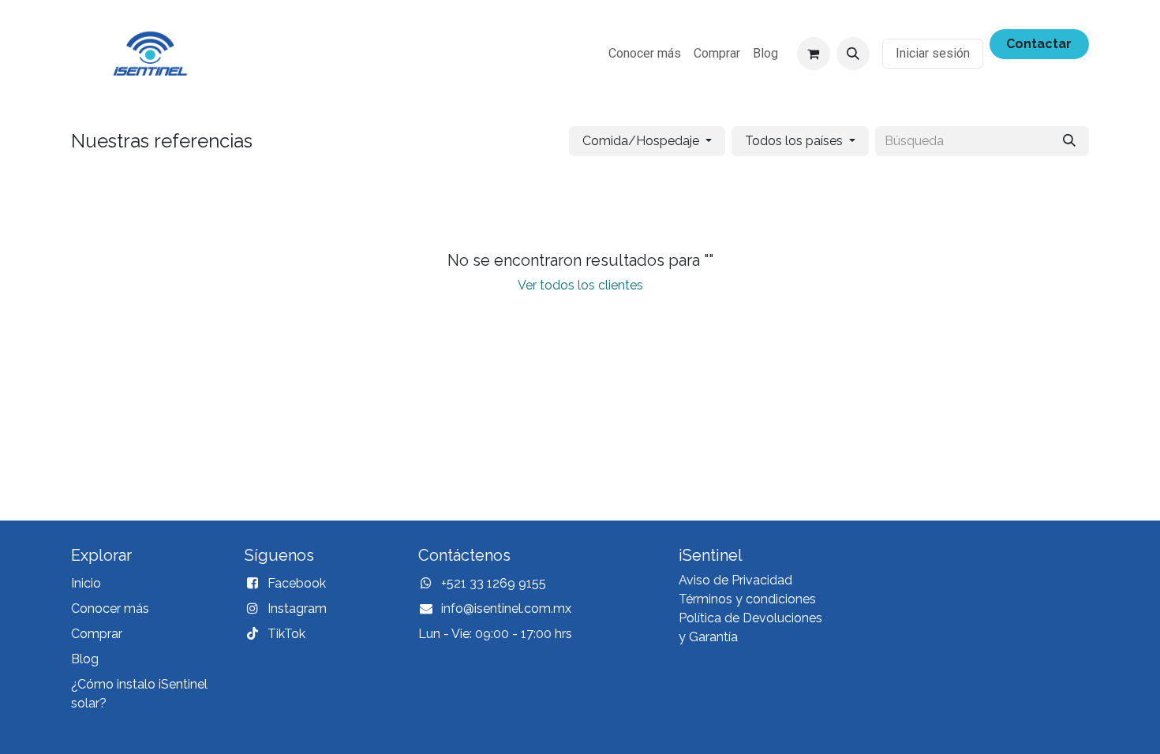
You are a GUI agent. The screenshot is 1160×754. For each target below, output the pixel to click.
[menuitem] (644, 53)
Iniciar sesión (933, 53)
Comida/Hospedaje (640, 140)
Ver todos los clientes (580, 285)
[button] (853, 53)
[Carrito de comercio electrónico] (813, 53)
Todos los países (794, 140)
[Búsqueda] (1069, 141)
